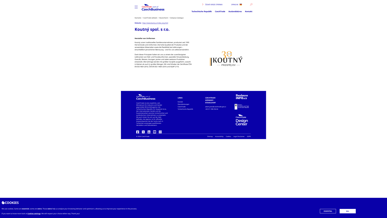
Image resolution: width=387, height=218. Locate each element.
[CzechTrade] (159, 7)
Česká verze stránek (214, 4)
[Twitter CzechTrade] (143, 132)
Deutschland (163, 18)
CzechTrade (220, 11)
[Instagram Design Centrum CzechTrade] (160, 132)
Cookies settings (34, 213)
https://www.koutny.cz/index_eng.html (155, 23)
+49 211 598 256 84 (211, 109)
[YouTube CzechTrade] (154, 132)
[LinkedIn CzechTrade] (149, 132)
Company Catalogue (177, 18)
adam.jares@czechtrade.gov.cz (215, 107)
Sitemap (210, 136)
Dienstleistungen (183, 104)
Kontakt (248, 11)
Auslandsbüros (235, 11)
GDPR (249, 136)
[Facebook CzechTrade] (137, 132)
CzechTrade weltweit (150, 18)
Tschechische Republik (202, 11)
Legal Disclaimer (239, 136)
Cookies (228, 136)
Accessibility (219, 136)
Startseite (138, 18)
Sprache (235, 4)
